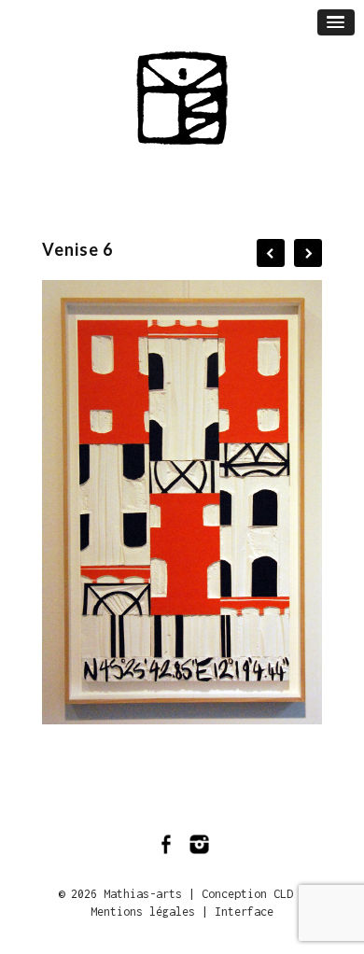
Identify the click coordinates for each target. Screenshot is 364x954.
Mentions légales (143, 912)
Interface (244, 912)
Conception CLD (247, 894)
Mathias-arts (143, 894)
